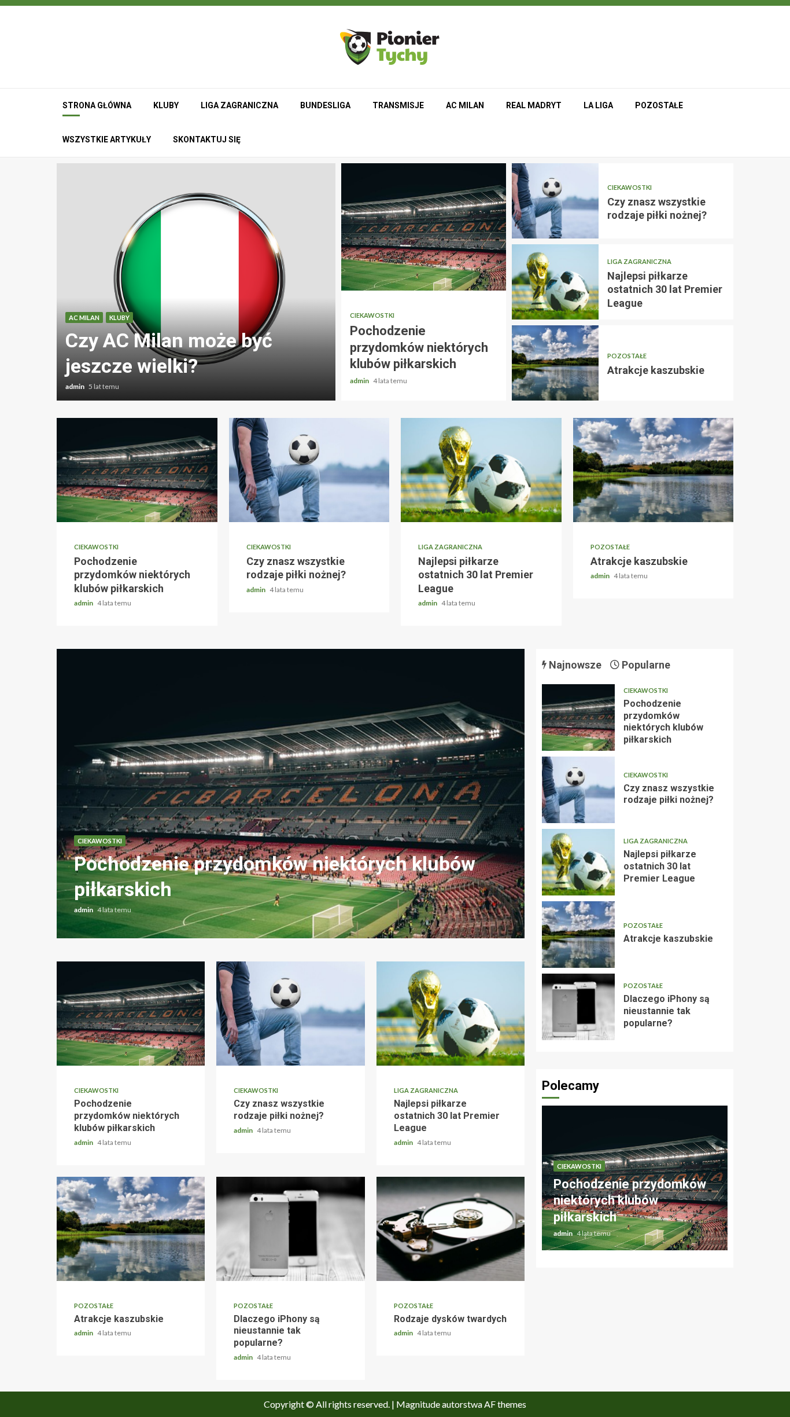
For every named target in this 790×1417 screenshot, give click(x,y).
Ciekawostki (372, 315)
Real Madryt (534, 105)
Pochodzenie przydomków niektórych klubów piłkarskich (423, 227)
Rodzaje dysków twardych (450, 1229)
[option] (196, 282)
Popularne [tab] (644, 665)
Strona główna (96, 105)
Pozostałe (659, 105)
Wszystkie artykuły (106, 139)
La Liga (598, 105)
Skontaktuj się (207, 139)
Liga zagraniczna (239, 105)
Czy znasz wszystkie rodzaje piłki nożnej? (555, 200)
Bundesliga (325, 105)
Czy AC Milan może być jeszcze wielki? (196, 282)
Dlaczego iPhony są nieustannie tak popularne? (290, 1229)
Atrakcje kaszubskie (555, 363)
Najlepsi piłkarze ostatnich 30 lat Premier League (555, 282)
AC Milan (465, 105)
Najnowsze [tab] (574, 665)
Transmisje (398, 105)
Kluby (166, 105)
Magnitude (418, 1403)
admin (75, 386)
